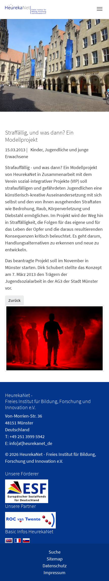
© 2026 (12, 454)
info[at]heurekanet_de (30, 443)
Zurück (14, 300)
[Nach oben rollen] (97, 569)
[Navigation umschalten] (99, 9)
